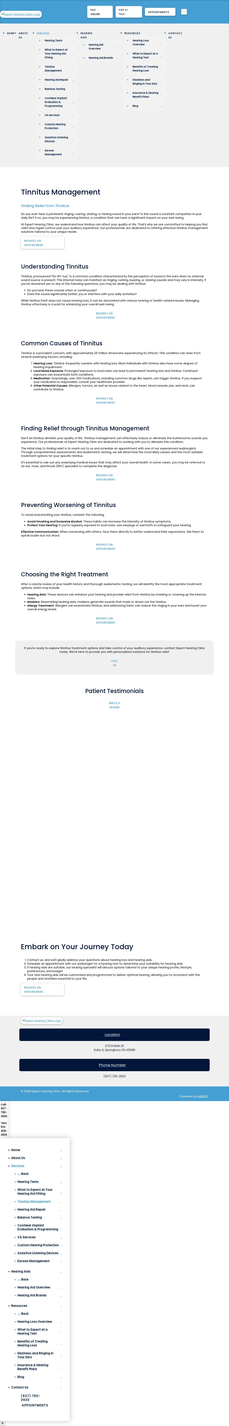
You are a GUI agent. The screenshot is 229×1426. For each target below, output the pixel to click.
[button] (129, 12)
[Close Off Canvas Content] (2, 1423)
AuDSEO (202, 1096)
